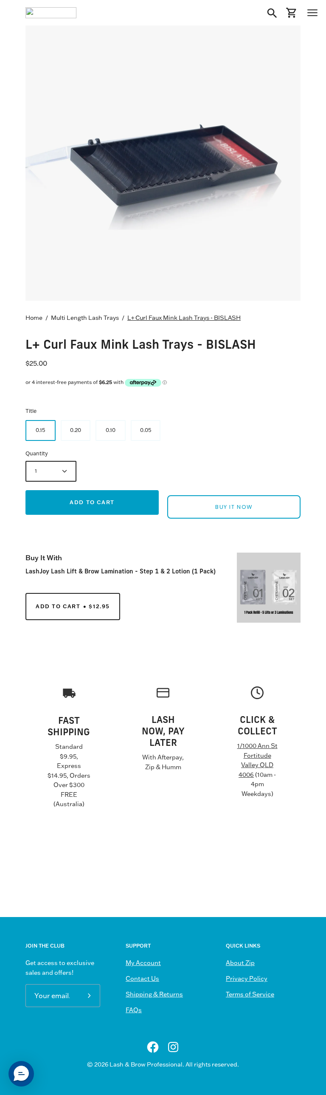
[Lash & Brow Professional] (50, 12)
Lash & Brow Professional (146, 1064)
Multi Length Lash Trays (85, 318)
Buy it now (234, 507)
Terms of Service (250, 994)
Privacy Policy (246, 978)
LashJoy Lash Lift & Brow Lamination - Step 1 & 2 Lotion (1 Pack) (120, 571)
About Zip (240, 963)
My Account (143, 963)
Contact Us (142, 978)
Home (33, 318)
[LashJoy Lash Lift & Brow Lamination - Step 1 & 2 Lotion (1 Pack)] (269, 588)
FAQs (134, 1010)
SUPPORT (138, 946)
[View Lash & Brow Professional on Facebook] (153, 1047)
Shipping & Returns (154, 994)
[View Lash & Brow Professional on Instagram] (173, 1047)
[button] (21, 1074)
